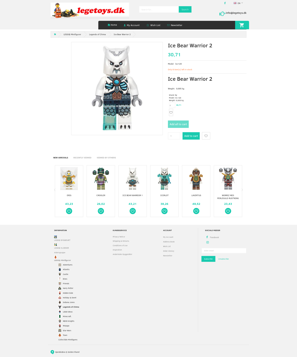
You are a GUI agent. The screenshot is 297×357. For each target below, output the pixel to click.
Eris (69, 195)
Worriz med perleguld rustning (228, 197)
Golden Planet (74, 351)
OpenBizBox (60, 351)
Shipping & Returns (121, 241)
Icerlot (164, 195)
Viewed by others (106, 157)
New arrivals (60, 157)
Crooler (100, 195)
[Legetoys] (90, 10)
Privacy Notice (119, 236)
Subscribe (208, 259)
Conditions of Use (120, 245)
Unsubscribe (223, 259)
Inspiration (117, 249)
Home (114, 24)
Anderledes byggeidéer (122, 254)
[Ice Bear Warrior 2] (117, 88)
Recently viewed (82, 157)
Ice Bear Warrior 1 (133, 195)
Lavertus (196, 195)
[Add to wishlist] (171, 112)
